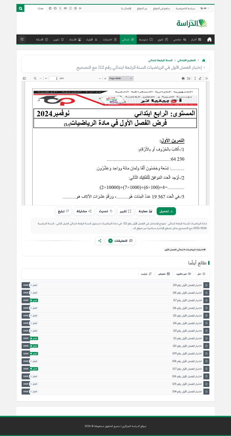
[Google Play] (80, 8)
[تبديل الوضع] (22, 39)
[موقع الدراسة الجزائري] (191, 23)
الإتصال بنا (126, 8)
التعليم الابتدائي (186, 60)
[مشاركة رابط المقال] (99, 241)
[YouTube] (65, 8)
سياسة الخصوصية (185, 8)
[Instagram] (70, 8)
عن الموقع (142, 8)
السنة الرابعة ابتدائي (160, 60)
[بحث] (20, 8)
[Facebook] (55, 8)
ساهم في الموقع (161, 8)
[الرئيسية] (209, 39)
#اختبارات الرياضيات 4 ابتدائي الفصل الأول (185, 249)
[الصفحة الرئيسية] (204, 60)
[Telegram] (50, 8)
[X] (60, 8)
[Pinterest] (75, 8)
